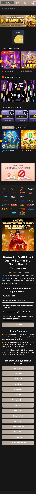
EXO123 (4, 276)
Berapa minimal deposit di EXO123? (15, 300)
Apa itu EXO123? (9, 296)
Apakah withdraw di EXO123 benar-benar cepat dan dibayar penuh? (18, 317)
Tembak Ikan (18, 384)
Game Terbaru (22, 127)
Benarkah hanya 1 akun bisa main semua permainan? (18, 306)
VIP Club (18, 405)
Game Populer (8, 127)
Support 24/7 (18, 437)
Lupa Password (18, 421)
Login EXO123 (18, 410)
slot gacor (5, 278)
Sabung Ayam (18, 389)
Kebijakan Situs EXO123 (18, 442)
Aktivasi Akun (18, 432)
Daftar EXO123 (18, 416)
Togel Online (18, 395)
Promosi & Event (18, 400)
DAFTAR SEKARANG (18, 324)
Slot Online (18, 368)
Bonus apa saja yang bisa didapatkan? (16, 312)
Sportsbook (18, 379)
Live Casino (18, 373)
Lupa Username (18, 426)
